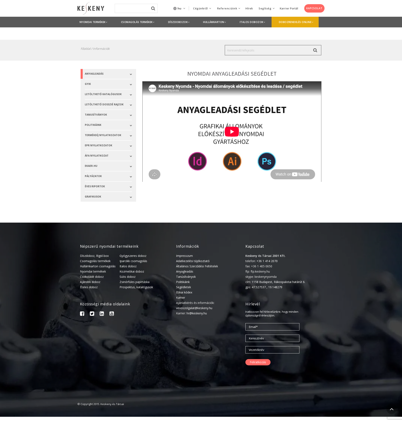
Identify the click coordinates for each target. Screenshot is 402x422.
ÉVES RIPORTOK (95, 186)
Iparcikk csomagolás (133, 261)
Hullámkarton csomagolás (98, 266)
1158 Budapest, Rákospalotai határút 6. (278, 282)
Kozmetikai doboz (132, 271)
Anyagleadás (94, 73)
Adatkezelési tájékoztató (193, 261)
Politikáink (183, 282)
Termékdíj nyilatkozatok (103, 135)
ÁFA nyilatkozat (96, 155)
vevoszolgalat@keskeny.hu (194, 308)
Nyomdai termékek (93, 271)
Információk (101, 49)
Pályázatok (93, 176)
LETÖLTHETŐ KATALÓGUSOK (103, 94)
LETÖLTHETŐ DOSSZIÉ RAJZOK (104, 104)
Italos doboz (128, 266)
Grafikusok (93, 196)
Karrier (180, 298)
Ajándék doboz (90, 282)
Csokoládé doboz (92, 277)
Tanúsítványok (186, 277)
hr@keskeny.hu (197, 313)
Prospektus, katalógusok (136, 287)
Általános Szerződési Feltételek (197, 266)
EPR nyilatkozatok (98, 145)
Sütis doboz (127, 277)
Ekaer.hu (91, 166)
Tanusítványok (96, 114)
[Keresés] (315, 50)
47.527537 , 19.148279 (267, 287)
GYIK (88, 84)
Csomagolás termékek (95, 261)
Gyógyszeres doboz (133, 256)
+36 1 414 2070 (267, 261)
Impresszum (184, 256)
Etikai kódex (184, 292)
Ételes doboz (89, 287)
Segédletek (183, 287)
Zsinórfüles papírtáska (134, 282)
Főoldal (86, 49)
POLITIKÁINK (93, 125)
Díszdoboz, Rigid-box (94, 256)
